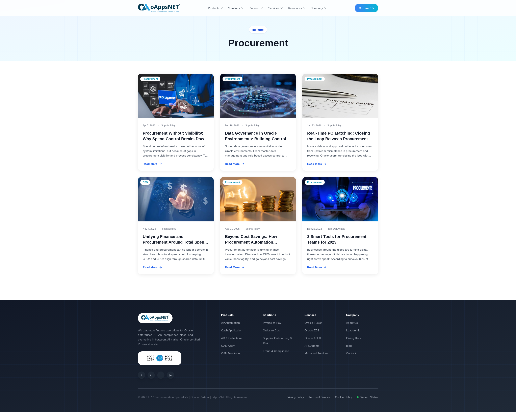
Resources (295, 8)
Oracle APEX (313, 338)
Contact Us (366, 8)
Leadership (353, 330)
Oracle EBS (312, 330)
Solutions (234, 8)
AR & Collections (231, 338)
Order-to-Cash (272, 330)
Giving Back (353, 338)
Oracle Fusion (313, 322)
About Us (352, 322)
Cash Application (231, 330)
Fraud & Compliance (276, 351)
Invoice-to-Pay (272, 322)
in (151, 375)
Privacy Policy (295, 397)
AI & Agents (312, 345)
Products (213, 8)
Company (317, 8)
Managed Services (316, 353)
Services (273, 8)
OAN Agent (228, 345)
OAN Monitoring (231, 353)
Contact (351, 353)
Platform (254, 8)
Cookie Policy (343, 397)
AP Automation (230, 322)
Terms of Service (319, 397)
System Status (369, 397)
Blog (349, 345)
